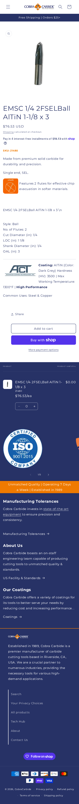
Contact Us (19, 740)
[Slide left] (30, 474)
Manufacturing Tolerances (24, 534)
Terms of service (30, 795)
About (15, 731)
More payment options (44, 349)
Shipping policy (53, 795)
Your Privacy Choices (27, 703)
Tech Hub (18, 721)
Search (16, 694)
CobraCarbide (23, 789)
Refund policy (65, 789)
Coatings (10, 617)
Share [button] (19, 314)
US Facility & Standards (22, 578)
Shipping (8, 132)
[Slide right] (48, 474)
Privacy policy (44, 789)
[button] (8, 6)
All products (20, 712)
